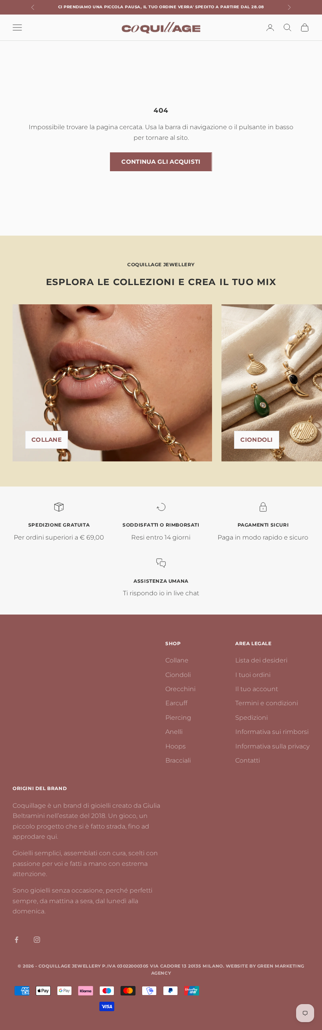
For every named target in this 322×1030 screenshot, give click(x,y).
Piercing (178, 717)
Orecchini (180, 689)
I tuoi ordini (253, 675)
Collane (46, 439)
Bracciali (178, 760)
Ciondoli (256, 439)
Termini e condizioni (266, 703)
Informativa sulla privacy (272, 746)
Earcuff (176, 703)
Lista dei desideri (261, 660)
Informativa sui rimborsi (272, 731)
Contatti (247, 760)
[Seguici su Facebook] (16, 940)
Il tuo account (256, 689)
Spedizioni (251, 717)
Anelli (174, 731)
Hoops (175, 746)
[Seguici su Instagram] (37, 940)
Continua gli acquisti (160, 161)
